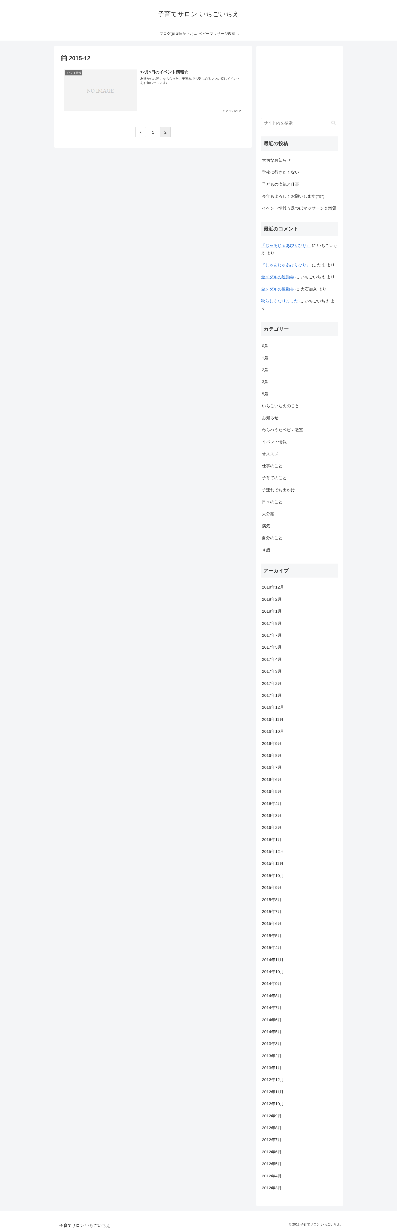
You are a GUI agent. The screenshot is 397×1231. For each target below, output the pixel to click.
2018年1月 (272, 611)
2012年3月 (272, 1188)
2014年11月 (273, 959)
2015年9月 (272, 887)
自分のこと (272, 538)
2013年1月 (272, 1067)
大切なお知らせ (276, 160)
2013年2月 (272, 1056)
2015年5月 (272, 935)
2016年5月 (272, 791)
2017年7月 (272, 635)
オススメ (270, 454)
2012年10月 (273, 1103)
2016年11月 (273, 719)
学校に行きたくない (280, 172)
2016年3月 (272, 815)
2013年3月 (272, 1043)
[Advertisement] (292, 79)
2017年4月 (272, 659)
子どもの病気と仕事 (280, 184)
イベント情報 (274, 442)
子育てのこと (274, 478)
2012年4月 (272, 1176)
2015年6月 (272, 923)
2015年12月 (273, 851)
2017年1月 (272, 695)
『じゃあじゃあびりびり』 (286, 245)
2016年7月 (272, 767)
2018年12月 (273, 587)
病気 (266, 526)
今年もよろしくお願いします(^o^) (293, 196)
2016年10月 (273, 731)
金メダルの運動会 (277, 277)
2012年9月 (272, 1116)
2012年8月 (272, 1128)
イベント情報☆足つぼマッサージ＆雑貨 (299, 208)
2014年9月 (272, 983)
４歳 (266, 550)
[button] (333, 122)
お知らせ (270, 417)
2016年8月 (272, 755)
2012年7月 (272, 1139)
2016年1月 (272, 839)
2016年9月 (272, 743)
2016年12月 (273, 707)
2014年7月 (272, 1007)
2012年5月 (272, 1164)
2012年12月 (273, 1079)
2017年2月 (272, 683)
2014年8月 (272, 995)
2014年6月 (272, 1020)
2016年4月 (272, 803)
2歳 (265, 370)
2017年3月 (272, 671)
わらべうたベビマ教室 (282, 430)
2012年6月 (272, 1152)
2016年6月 (272, 779)
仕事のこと (272, 466)
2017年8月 (272, 623)
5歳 (265, 394)
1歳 (265, 358)
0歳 (265, 345)
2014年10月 (273, 971)
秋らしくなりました (279, 301)
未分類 (268, 514)
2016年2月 (272, 827)
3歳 (265, 381)
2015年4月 (272, 947)
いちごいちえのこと (280, 406)
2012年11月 (273, 1092)
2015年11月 (273, 863)
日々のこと (272, 502)
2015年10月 (273, 875)
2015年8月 (272, 899)
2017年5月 (272, 647)
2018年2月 (272, 599)
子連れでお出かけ (278, 490)
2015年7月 (272, 911)
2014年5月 (272, 1031)
